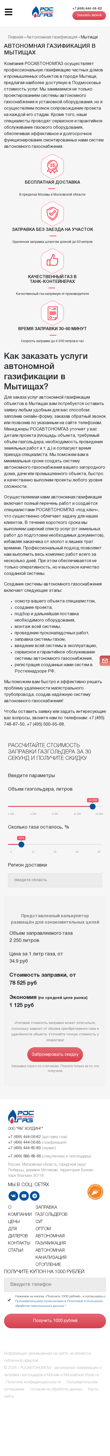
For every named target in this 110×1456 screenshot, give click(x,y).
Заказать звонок (89, 15)
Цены (14, 1222)
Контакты (19, 1243)
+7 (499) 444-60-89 (24, 1148)
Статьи (15, 1250)
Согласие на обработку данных (56, 1389)
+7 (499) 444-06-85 (24, 1142)
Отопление (48, 1265)
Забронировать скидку (55, 1055)
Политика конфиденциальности (33, 1382)
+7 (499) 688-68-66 (24, 1156)
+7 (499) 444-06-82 (87, 8)
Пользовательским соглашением (39, 1301)
